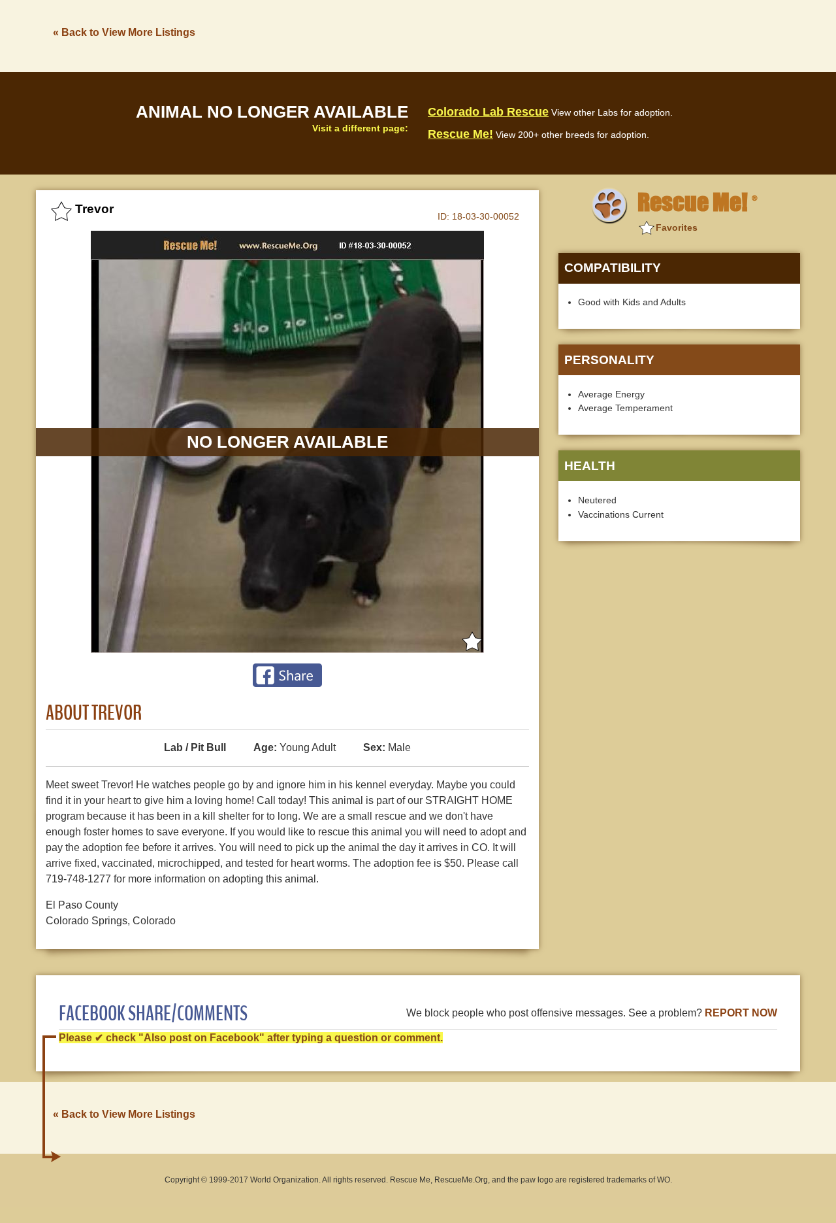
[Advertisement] (562, 34)
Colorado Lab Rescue (488, 111)
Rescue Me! (460, 134)
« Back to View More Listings (124, 32)
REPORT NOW (741, 1012)
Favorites (677, 227)
